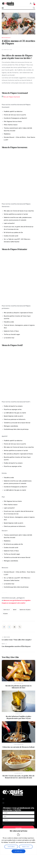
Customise (11, 846)
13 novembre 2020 (18, 744)
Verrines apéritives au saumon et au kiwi (16, 214)
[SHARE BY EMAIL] (14, 627)
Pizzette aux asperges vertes (13, 409)
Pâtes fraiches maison (11, 125)
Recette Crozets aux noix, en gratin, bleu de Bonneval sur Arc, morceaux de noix (18, 777)
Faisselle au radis (9, 322)
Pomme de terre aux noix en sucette (15, 115)
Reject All (25, 846)
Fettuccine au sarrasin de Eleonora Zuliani (18, 747)
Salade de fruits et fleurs (11, 331)
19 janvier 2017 (18, 773)
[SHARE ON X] (9, 627)
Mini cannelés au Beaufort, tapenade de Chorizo (18, 313)
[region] (18, 841)
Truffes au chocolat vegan (12, 334)
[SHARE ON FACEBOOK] (4, 627)
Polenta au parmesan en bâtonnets (14, 419)
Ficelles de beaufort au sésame (13, 406)
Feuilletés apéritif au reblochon (13, 111)
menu (14, 609)
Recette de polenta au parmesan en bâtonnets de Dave (18, 687)
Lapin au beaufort (9, 223)
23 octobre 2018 (18, 683)
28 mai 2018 (19, 714)
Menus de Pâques (25, 609)
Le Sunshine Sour (9, 338)
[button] (20, 627)
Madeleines (7, 134)
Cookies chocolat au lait (11, 236)
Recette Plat (6, 37)
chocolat (6, 609)
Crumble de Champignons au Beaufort (15, 118)
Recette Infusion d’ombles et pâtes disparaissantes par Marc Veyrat (18, 717)
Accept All (18, 851)
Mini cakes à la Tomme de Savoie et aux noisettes (19, 211)
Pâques (5, 613)
